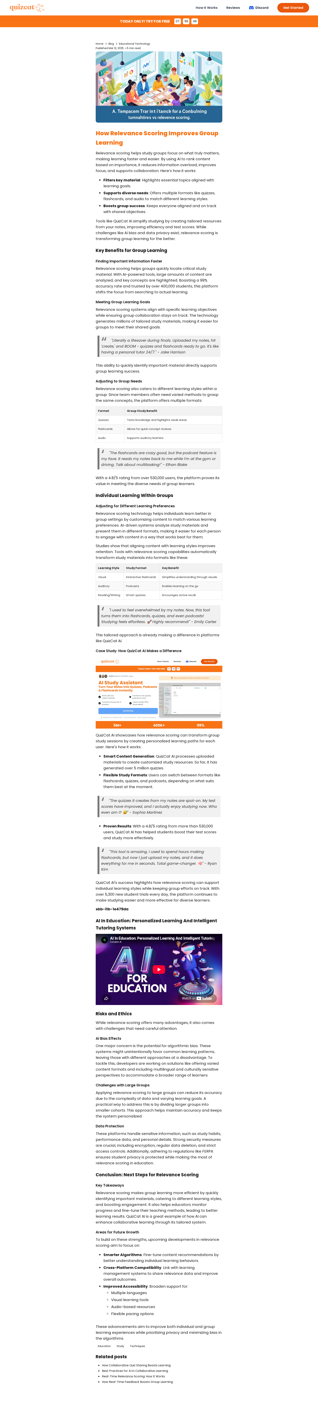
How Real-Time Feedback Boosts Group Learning (137, 1382)
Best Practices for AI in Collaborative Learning (135, 1371)
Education (104, 1346)
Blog (111, 44)
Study (120, 1346)
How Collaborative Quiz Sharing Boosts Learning (136, 1365)
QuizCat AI (122, 221)
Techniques (137, 1346)
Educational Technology (134, 44)
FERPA (207, 1151)
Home (99, 44)
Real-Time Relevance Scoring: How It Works (133, 1376)
